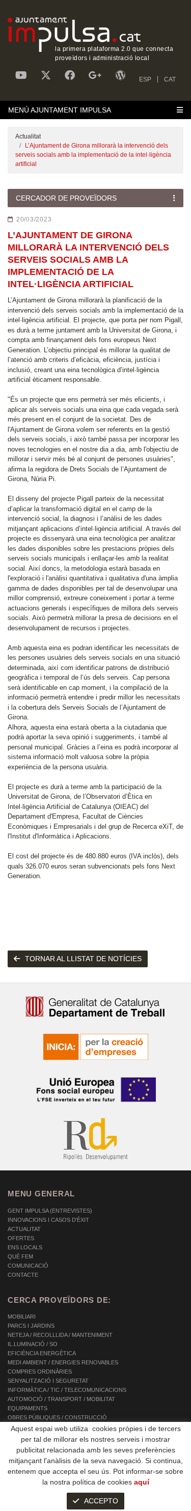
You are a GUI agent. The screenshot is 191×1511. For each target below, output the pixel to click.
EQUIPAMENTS (27, 1408)
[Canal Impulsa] (21, 75)
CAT (170, 79)
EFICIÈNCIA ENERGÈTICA (42, 1353)
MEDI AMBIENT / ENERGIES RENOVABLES (63, 1362)
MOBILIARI (22, 1316)
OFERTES (21, 1238)
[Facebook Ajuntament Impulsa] (70, 75)
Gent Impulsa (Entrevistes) (50, 1211)
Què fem (20, 1256)
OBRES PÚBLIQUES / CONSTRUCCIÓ (57, 1417)
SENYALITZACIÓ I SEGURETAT (48, 1381)
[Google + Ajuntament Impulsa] (95, 75)
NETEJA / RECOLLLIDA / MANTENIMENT (60, 1335)
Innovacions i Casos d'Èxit (48, 1220)
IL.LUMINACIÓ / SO (33, 1344)
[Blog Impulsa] (120, 75)
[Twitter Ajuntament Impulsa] (46, 75)
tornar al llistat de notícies (83, 959)
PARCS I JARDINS (31, 1326)
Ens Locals (25, 1247)
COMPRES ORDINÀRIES (40, 1371)
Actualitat (28, 136)
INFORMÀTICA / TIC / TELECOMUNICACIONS (67, 1390)
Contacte (23, 1275)
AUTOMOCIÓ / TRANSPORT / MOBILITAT (61, 1399)
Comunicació (28, 1266)
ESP (145, 79)
